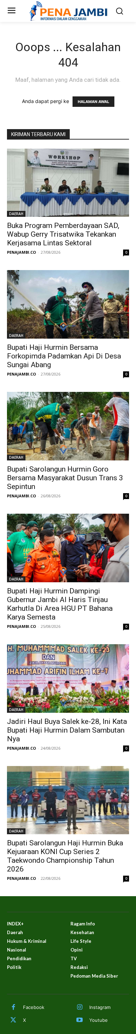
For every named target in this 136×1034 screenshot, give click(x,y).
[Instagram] (79, 1007)
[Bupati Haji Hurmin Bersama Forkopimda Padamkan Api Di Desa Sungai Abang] (68, 304)
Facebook (33, 1007)
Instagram (100, 1007)
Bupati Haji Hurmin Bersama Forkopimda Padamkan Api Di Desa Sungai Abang (64, 356)
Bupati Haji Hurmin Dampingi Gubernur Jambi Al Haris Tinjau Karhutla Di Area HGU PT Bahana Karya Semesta (60, 604)
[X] (13, 1020)
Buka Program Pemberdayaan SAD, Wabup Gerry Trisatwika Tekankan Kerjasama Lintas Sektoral (63, 234)
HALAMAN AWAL (93, 101)
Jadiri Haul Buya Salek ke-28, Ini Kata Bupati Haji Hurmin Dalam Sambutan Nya (67, 730)
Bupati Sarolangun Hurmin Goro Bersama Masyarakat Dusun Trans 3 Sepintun (65, 478)
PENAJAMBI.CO (21, 252)
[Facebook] (13, 1007)
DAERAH (16, 213)
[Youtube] (79, 1020)
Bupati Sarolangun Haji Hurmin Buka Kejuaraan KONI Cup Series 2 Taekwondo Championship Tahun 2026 (65, 856)
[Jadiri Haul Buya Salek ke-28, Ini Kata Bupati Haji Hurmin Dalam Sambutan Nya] (68, 678)
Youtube (98, 1020)
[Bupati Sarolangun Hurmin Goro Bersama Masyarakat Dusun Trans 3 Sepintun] (68, 426)
